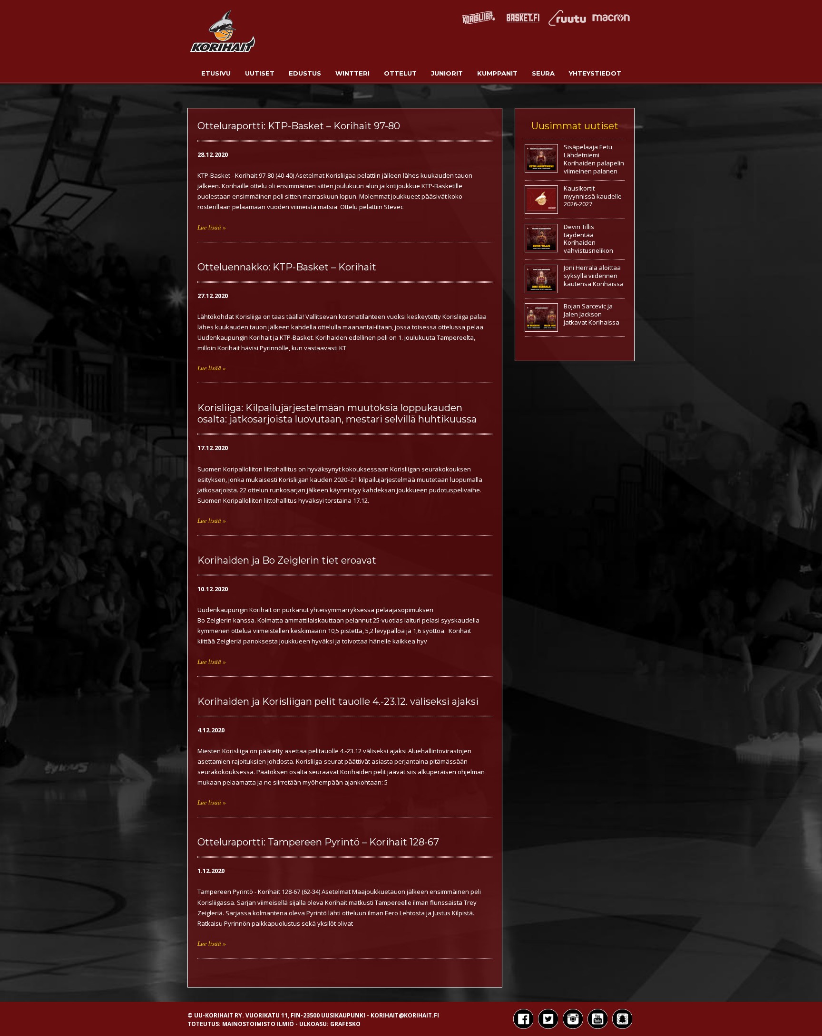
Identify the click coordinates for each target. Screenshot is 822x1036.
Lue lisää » (211, 227)
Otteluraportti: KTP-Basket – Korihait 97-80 (298, 126)
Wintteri (352, 73)
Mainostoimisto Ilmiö (258, 1024)
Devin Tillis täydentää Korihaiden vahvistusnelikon (588, 238)
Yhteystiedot (595, 73)
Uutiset (259, 73)
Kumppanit (497, 73)
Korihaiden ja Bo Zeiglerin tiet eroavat (286, 560)
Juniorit (447, 73)
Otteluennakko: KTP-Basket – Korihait (286, 267)
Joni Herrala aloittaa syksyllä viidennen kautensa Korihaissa (594, 275)
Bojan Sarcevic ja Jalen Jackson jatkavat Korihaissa (591, 314)
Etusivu (216, 73)
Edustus (305, 73)
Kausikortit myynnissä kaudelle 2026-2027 (593, 196)
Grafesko (345, 1024)
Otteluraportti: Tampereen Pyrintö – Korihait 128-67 (318, 842)
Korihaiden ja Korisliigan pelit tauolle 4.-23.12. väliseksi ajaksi (338, 701)
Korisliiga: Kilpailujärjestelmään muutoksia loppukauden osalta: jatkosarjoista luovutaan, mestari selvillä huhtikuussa (337, 413)
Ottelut (400, 73)
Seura (543, 73)
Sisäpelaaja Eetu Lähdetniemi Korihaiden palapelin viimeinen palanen (594, 159)
